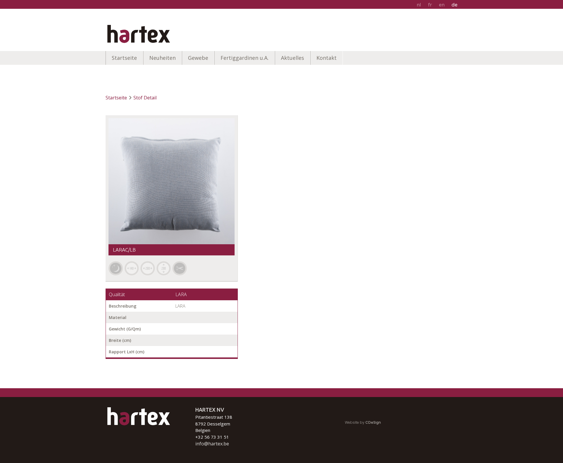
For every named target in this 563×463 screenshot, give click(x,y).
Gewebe (198, 57)
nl (419, 4)
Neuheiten (162, 57)
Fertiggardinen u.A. (245, 57)
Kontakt (326, 57)
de (454, 4)
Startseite (124, 57)
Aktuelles (292, 57)
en (442, 4)
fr (430, 4)
